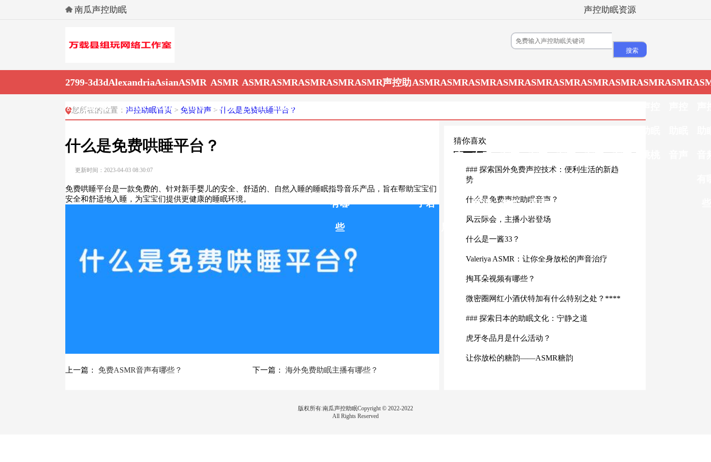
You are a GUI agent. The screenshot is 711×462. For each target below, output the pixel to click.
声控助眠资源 (610, 9)
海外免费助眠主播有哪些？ (331, 370)
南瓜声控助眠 (100, 9)
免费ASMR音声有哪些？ (140, 370)
